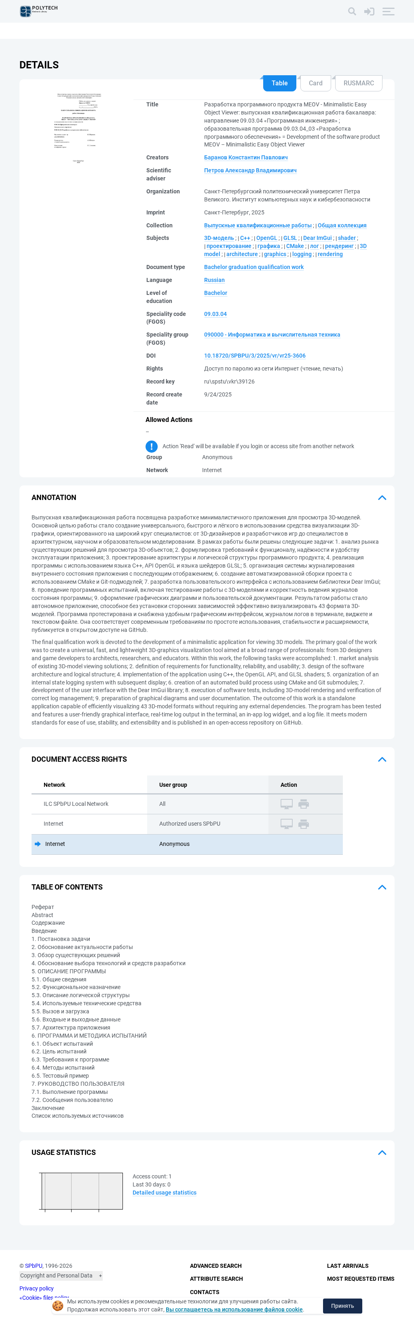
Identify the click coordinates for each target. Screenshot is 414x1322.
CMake (295, 246)
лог (314, 246)
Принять (342, 1306)
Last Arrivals (348, 1266)
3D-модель (219, 238)
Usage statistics (64, 1152)
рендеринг (339, 246)
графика (269, 246)
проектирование (229, 246)
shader (347, 238)
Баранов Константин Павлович (246, 157)
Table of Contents (67, 887)
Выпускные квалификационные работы (258, 225)
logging (302, 254)
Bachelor (215, 293)
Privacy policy (36, 1288)
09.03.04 (215, 314)
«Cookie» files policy (44, 1297)
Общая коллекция (342, 225)
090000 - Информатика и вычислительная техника (272, 334)
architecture (242, 254)
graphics (275, 254)
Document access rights (79, 759)
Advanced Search (216, 1266)
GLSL (290, 238)
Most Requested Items (361, 1278)
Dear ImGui (317, 238)
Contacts (205, 1292)
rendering (330, 254)
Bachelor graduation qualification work (254, 267)
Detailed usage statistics (164, 1192)
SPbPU (33, 1266)
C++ (245, 238)
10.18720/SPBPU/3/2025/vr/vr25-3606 (255, 355)
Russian (214, 280)
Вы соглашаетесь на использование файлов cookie (234, 1309)
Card (316, 83)
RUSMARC (359, 83)
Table (280, 83)
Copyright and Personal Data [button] (56, 1275)
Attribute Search (216, 1278)
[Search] (352, 11)
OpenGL (266, 238)
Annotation (54, 497)
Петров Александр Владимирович (250, 170)
